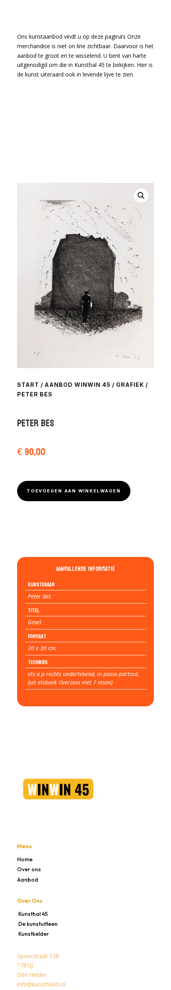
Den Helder (31, 974)
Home (25, 859)
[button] (141, 195)
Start (28, 384)
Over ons (29, 869)
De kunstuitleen (38, 923)
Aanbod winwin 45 (78, 384)
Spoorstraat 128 (38, 956)
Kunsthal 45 (33, 913)
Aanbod (27, 879)
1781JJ (25, 965)
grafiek (130, 384)
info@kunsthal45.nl (41, 984)
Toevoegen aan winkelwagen (74, 491)
